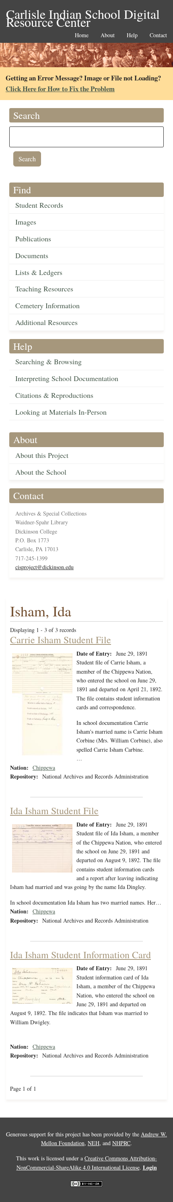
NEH (93, 1143)
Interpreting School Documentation (66, 378)
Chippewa (44, 767)
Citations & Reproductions (54, 395)
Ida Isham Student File (54, 810)
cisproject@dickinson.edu (44, 567)
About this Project (41, 455)
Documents (31, 255)
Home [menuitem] (82, 35)
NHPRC (121, 1143)
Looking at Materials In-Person (61, 412)
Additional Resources (46, 322)
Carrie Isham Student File (60, 639)
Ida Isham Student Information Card (80, 954)
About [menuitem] (108, 35)
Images (25, 222)
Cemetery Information (47, 305)
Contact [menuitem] (158, 35)
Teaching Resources (44, 288)
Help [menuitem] (132, 35)
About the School (40, 472)
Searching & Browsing (48, 361)
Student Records (39, 205)
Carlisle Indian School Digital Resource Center (83, 14)
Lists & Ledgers (38, 272)
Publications (33, 238)
